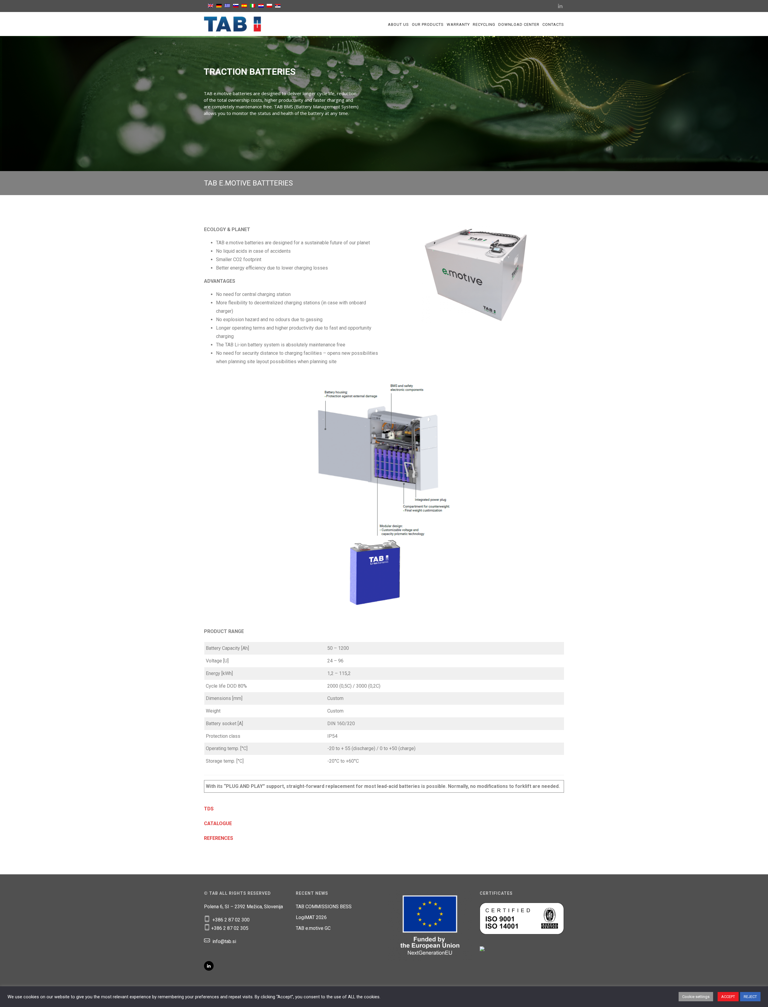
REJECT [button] (750, 996)
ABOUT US (398, 24)
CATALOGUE (218, 823)
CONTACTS (553, 24)
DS (210, 809)
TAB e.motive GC (313, 928)
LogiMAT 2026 (311, 917)
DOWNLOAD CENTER (518, 24)
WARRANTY (458, 24)
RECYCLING (484, 24)
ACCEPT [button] (728, 996)
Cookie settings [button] (696, 996)
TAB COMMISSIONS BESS (324, 906)
